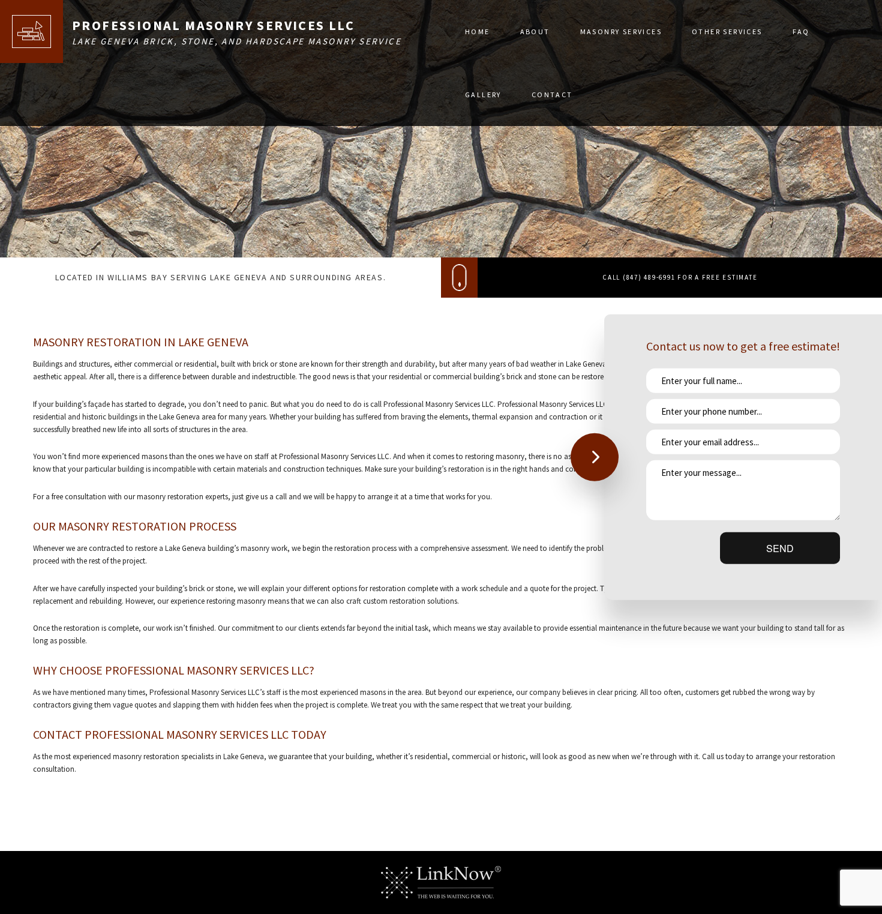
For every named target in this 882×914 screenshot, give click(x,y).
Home (477, 31)
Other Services (727, 31)
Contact (552, 94)
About (535, 31)
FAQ (801, 31)
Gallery (483, 94)
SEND (780, 548)
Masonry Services (621, 31)
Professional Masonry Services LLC (213, 25)
